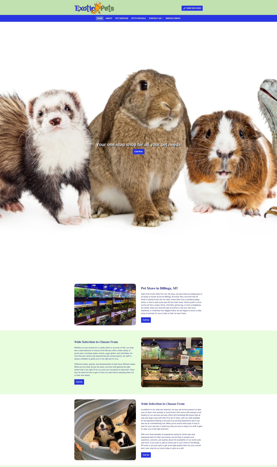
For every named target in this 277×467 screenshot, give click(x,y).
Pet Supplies (121, 18)
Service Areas (173, 18)
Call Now (138, 151)
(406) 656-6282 (193, 8)
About (109, 18)
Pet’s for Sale (138, 18)
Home (99, 18)
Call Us (146, 320)
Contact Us (155, 18)
